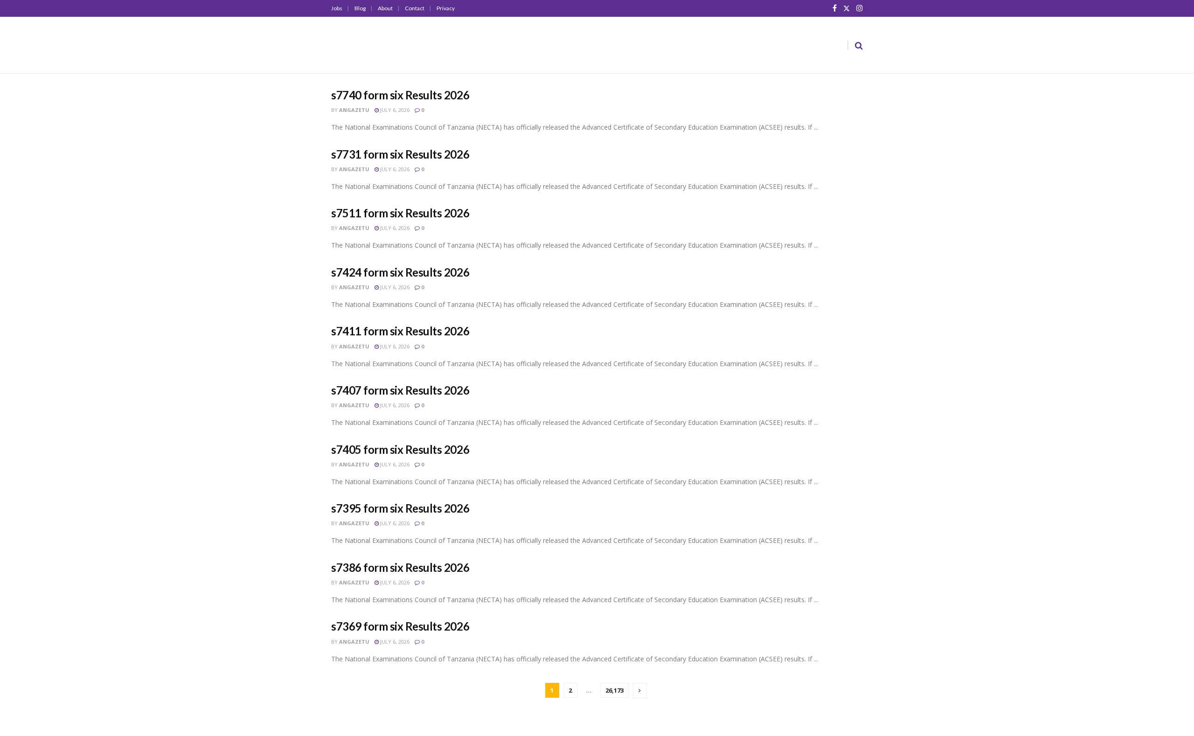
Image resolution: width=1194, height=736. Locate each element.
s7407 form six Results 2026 (400, 390)
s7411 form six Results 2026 (400, 331)
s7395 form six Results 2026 (400, 508)
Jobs (336, 8)
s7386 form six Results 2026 (400, 567)
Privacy (446, 8)
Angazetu (354, 109)
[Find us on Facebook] (835, 8)
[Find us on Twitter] (846, 8)
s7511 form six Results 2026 (400, 213)
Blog (360, 8)
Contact (414, 8)
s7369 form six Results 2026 (400, 626)
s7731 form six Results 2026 (400, 154)
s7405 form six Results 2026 (400, 449)
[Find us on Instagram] (859, 8)
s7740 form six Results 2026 (400, 95)
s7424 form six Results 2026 (400, 272)
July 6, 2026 (394, 109)
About (385, 8)
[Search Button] (859, 45)
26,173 (614, 690)
